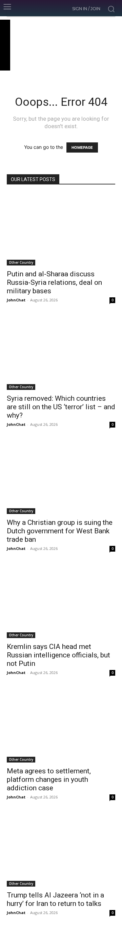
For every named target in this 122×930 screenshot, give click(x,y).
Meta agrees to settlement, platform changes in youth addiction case (49, 779)
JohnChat (16, 299)
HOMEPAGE (82, 147)
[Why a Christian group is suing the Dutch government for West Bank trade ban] (61, 478)
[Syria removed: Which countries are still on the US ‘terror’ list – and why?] (61, 353)
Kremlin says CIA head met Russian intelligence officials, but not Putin (58, 655)
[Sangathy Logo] (61, 45)
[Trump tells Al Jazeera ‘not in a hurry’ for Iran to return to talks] (61, 850)
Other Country (21, 262)
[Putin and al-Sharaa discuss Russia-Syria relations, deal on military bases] (61, 229)
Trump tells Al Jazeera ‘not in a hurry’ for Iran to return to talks (55, 899)
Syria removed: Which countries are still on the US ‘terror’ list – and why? (61, 406)
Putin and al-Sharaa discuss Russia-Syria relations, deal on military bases (54, 282)
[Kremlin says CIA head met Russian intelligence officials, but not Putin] (61, 602)
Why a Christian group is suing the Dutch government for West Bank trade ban (60, 530)
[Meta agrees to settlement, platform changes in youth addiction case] (61, 726)
